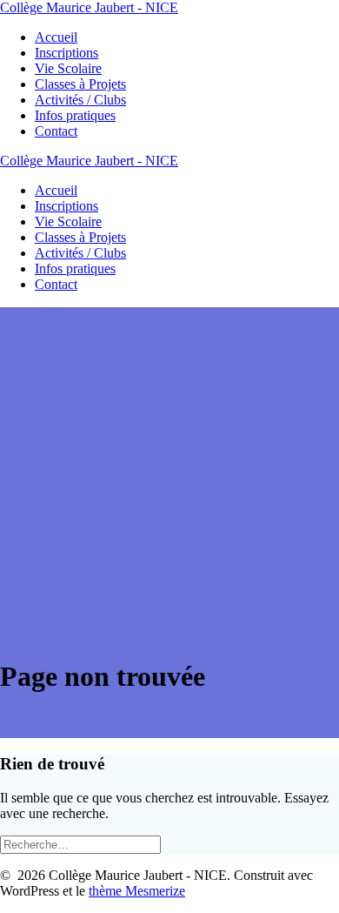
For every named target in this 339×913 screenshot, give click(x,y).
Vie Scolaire (68, 68)
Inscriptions (66, 52)
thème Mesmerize (137, 890)
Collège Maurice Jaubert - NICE (89, 7)
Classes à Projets (80, 84)
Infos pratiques (75, 115)
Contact (56, 131)
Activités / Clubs (80, 99)
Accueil (56, 37)
